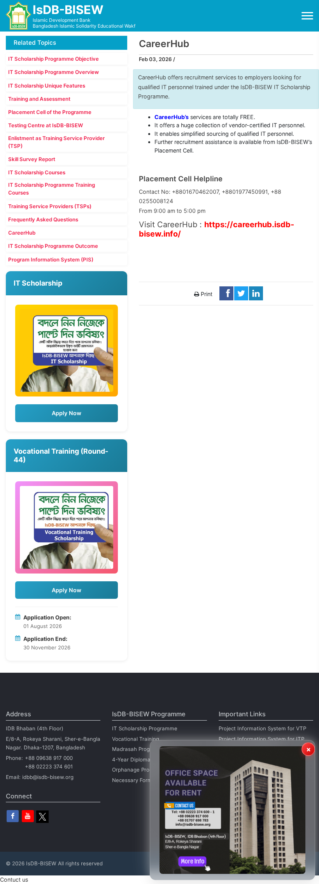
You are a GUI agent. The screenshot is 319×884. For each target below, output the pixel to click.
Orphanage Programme (141, 769)
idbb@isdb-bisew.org (48, 777)
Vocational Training (135, 739)
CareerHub (21, 233)
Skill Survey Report (31, 159)
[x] (42, 816)
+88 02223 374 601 (49, 766)
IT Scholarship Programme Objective (53, 59)
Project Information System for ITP (261, 739)
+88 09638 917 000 (49, 758)
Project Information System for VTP (262, 728)
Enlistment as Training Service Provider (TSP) (56, 142)
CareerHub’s (171, 117)
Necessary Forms (133, 780)
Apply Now (66, 413)
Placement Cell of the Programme (49, 112)
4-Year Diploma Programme (146, 759)
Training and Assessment (39, 99)
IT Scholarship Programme (144, 728)
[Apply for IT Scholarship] (66, 350)
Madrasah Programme (139, 749)
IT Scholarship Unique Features (46, 85)
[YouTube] (28, 816)
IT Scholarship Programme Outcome (53, 246)
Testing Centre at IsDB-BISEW (45, 125)
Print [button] (205, 294)
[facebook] (12, 816)
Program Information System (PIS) (50, 259)
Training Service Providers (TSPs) (49, 206)
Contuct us (14, 879)
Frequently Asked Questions (43, 219)
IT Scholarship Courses (36, 172)
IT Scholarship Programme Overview (53, 72)
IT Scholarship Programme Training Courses (51, 189)
